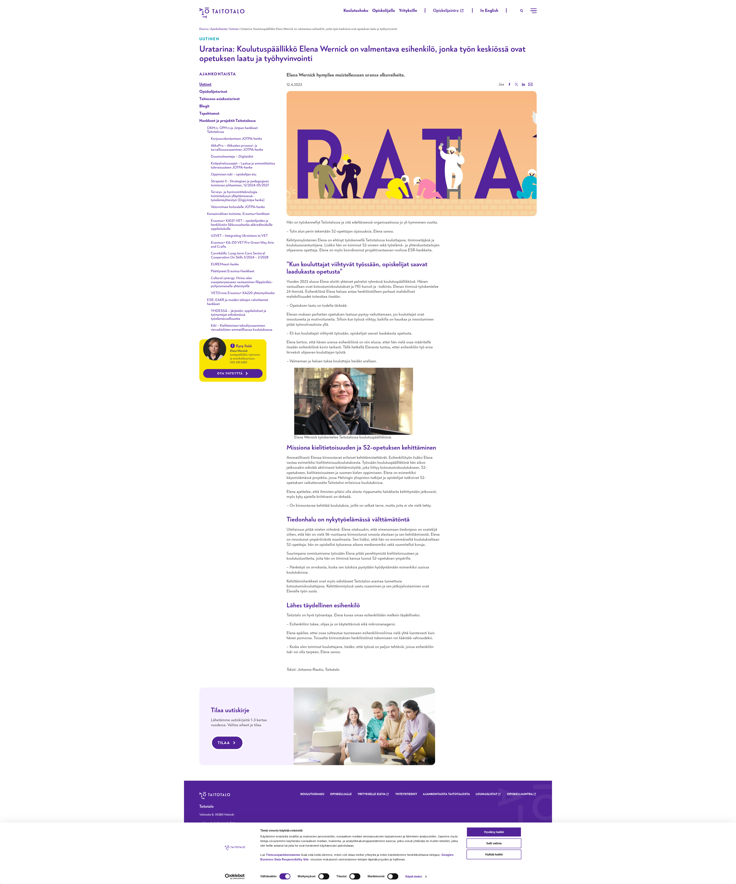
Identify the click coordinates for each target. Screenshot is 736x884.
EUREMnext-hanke (225, 264)
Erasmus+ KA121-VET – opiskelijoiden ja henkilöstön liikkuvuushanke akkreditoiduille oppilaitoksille (242, 225)
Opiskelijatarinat (213, 91)
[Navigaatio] (534, 11)
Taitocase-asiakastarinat (219, 99)
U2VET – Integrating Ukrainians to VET (239, 236)
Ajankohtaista (218, 29)
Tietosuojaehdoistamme (283, 854)
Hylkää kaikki (494, 854)
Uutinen (234, 29)
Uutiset (205, 84)
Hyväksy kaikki (494, 832)
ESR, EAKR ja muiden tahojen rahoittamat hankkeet (237, 302)
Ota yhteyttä (230, 373)
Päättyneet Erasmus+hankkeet (232, 271)
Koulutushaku (355, 10)
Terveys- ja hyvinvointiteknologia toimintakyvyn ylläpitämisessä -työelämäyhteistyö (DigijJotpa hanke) (237, 196)
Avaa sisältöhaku (522, 11)
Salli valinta (494, 843)
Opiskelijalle (383, 10)
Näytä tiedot (413, 876)
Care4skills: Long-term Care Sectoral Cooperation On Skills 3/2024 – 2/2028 (239, 255)
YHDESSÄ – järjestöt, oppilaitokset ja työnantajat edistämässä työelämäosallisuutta (238, 315)
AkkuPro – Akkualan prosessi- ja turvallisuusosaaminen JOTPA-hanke (237, 148)
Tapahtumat (209, 113)
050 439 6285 (238, 362)
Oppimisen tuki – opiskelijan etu (233, 174)
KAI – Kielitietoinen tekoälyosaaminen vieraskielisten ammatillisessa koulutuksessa (241, 328)
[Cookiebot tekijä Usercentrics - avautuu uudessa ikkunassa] (235, 876)
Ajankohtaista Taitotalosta (446, 794)
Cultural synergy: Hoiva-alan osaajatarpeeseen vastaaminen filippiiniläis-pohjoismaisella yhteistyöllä (242, 282)
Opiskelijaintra (446, 10)
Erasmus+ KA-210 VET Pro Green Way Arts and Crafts (242, 245)
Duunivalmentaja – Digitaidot (232, 157)
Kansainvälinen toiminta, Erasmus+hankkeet (238, 214)
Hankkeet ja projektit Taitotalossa (227, 120)
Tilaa (224, 742)
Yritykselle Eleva (371, 794)
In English (489, 10)
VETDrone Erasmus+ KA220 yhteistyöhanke (243, 293)
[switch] (323, 876)
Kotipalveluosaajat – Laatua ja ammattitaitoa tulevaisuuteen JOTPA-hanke (243, 165)
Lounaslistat (486, 794)
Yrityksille (408, 10)
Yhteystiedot (406, 794)
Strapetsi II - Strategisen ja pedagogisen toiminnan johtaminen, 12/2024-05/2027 (240, 183)
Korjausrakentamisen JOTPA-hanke (236, 139)
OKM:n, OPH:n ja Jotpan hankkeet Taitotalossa (232, 130)
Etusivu (203, 29)
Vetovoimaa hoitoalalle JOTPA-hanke (238, 207)
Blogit (204, 106)
